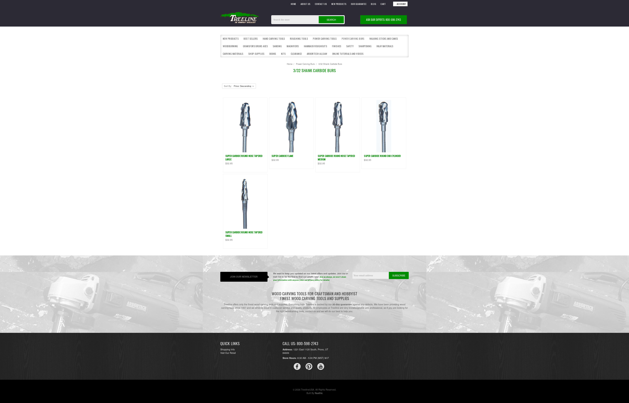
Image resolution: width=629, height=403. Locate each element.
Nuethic (319, 393)
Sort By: (228, 86)
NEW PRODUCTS (338, 4)
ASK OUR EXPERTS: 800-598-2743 (383, 20)
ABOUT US (305, 4)
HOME (293, 4)
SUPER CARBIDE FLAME (282, 156)
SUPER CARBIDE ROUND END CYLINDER (382, 156)
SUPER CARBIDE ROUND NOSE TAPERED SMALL (244, 233)
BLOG (373, 4)
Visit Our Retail (228, 352)
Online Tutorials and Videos (347, 53)
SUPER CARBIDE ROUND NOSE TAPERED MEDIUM (336, 157)
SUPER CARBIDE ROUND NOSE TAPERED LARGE (244, 157)
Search (331, 19)
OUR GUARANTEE (359, 4)
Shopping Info (227, 349)
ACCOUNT (401, 4)
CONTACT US (321, 4)
